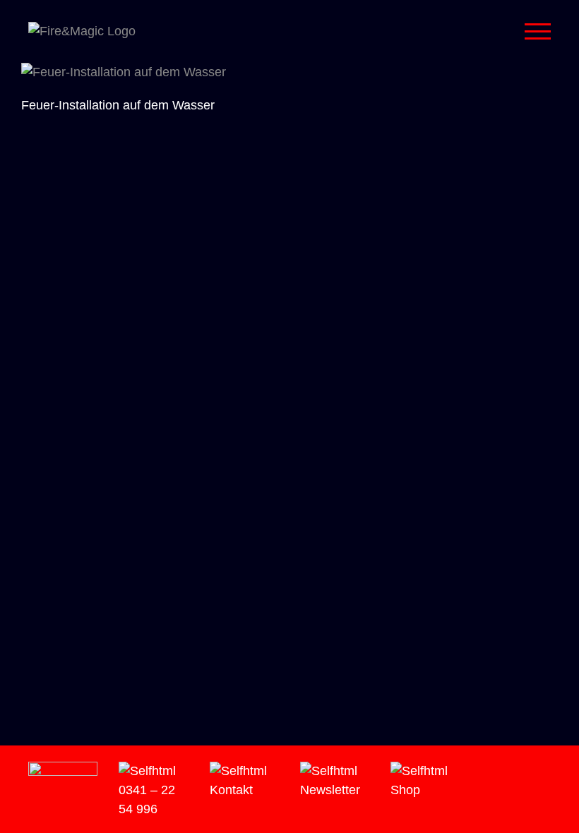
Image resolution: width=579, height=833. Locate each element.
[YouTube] (525, 771)
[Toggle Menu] (538, 31)
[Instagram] (486, 771)
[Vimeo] (505, 771)
